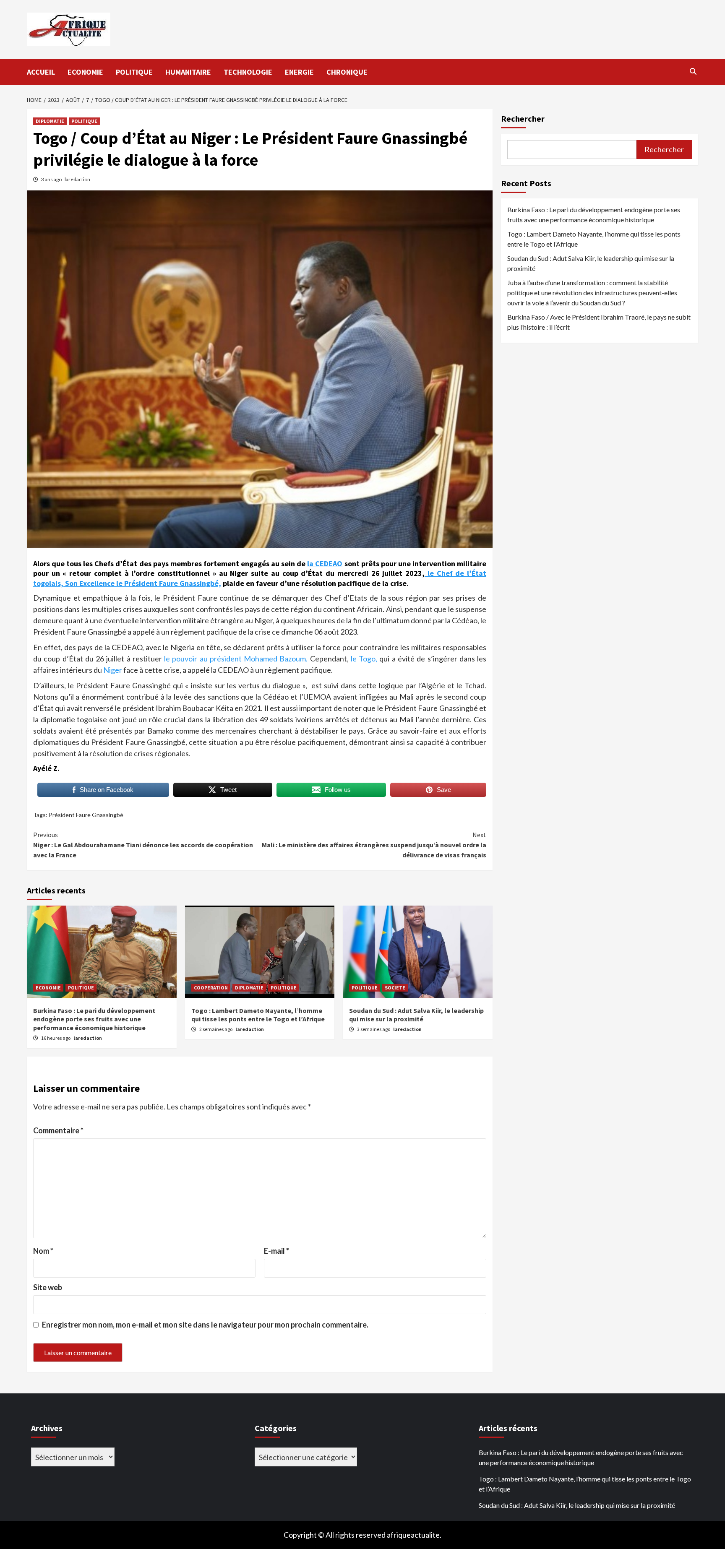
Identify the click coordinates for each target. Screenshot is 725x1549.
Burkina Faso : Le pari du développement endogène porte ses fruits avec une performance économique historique (94, 1019)
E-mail (276, 1250)
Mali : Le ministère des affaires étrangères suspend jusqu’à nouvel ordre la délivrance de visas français (374, 844)
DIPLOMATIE (50, 121)
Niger (113, 669)
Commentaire (58, 1130)
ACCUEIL (41, 72)
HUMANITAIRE (188, 72)
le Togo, (364, 658)
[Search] (693, 71)
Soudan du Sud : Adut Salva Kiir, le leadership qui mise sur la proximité (416, 1014)
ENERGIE (299, 72)
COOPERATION (211, 987)
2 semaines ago (216, 1029)
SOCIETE (395, 987)
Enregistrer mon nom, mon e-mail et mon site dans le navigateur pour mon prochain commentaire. (205, 1324)
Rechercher (523, 118)
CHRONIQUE (347, 72)
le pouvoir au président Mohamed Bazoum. (236, 658)
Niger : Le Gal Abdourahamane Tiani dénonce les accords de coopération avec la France (143, 844)
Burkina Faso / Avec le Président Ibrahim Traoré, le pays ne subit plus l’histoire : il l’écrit (599, 322)
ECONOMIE (85, 72)
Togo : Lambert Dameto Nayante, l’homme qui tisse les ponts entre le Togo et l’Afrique (258, 1014)
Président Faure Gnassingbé (86, 814)
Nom (43, 1250)
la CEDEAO (324, 563)
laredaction (77, 179)
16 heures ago (56, 1038)
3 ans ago (52, 179)
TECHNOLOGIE (248, 72)
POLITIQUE (134, 72)
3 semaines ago (374, 1029)
